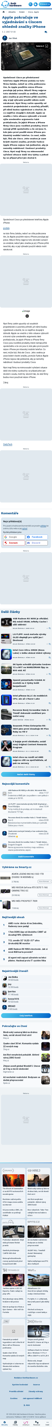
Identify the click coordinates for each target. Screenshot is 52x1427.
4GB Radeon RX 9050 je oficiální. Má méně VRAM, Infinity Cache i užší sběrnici (30, 621)
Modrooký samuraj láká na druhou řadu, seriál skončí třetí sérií (20, 1033)
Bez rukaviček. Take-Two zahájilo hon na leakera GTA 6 (38, 1212)
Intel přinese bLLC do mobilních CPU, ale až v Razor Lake (30, 697)
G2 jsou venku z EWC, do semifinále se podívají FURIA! (12, 1212)
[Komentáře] (46, 32)
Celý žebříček (26, 1016)
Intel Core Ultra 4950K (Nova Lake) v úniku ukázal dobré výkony (32, 651)
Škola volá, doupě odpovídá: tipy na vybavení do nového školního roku (38, 1363)
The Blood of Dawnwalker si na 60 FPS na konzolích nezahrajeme (13, 1191)
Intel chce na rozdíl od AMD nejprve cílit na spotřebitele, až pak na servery (30, 760)
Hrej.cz (6, 1038)
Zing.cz (6, 1049)
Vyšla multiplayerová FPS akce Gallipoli (38, 1262)
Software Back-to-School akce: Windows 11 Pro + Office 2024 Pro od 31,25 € (38, 1353)
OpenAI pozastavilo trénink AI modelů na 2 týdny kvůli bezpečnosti (29, 683)
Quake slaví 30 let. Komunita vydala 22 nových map (21, 1045)
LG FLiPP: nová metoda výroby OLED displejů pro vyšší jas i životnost (29, 637)
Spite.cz (6, 1083)
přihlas (43, 526)
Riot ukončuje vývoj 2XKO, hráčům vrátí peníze (13, 1300)
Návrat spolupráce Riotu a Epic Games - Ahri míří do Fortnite (13, 1309)
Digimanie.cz (8, 1072)
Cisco (30, 12)
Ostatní (22, 12)
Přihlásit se (45, 4)
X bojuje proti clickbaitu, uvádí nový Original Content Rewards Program (30, 744)
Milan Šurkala (19, 628)
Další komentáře (26, 857)
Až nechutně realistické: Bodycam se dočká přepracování (21, 1078)
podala (6, 228)
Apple (36, 12)
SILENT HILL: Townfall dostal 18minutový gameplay (36, 1253)
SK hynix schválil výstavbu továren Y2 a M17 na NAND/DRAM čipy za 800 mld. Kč (32, 667)
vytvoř (24, 528)
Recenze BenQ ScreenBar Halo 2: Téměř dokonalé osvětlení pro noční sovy (31, 713)
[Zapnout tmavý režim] (36, 4)
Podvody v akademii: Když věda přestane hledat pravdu (13, 1242)
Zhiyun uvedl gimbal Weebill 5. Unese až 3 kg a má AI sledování (21, 1067)
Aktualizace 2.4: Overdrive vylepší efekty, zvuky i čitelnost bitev (38, 1291)
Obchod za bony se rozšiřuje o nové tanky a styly (37, 1312)
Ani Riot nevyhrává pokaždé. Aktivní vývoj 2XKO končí (21, 1056)
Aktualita (11, 12)
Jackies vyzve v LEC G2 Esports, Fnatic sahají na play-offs (12, 1291)
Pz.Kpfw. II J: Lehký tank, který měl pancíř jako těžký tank (38, 1302)
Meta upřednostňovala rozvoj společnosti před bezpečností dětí (12, 1261)
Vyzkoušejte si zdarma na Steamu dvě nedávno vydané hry (13, 1366)
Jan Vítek (13, 38)
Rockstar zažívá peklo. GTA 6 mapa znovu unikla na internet (13, 1202)
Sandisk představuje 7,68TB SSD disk (11, 1251)
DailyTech (7, 444)
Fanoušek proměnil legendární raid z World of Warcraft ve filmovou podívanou (13, 1343)
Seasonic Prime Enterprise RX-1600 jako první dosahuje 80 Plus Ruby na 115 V (31, 728)
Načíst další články (26, 774)
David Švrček (18, 720)
